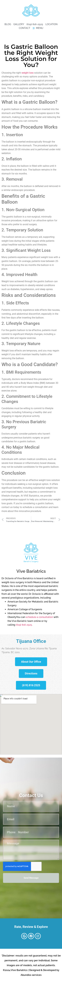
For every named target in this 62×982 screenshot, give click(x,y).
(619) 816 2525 (24, 624)
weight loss (28, 72)
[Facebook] (31, 936)
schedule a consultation (39, 617)
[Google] (24, 936)
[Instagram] (38, 936)
